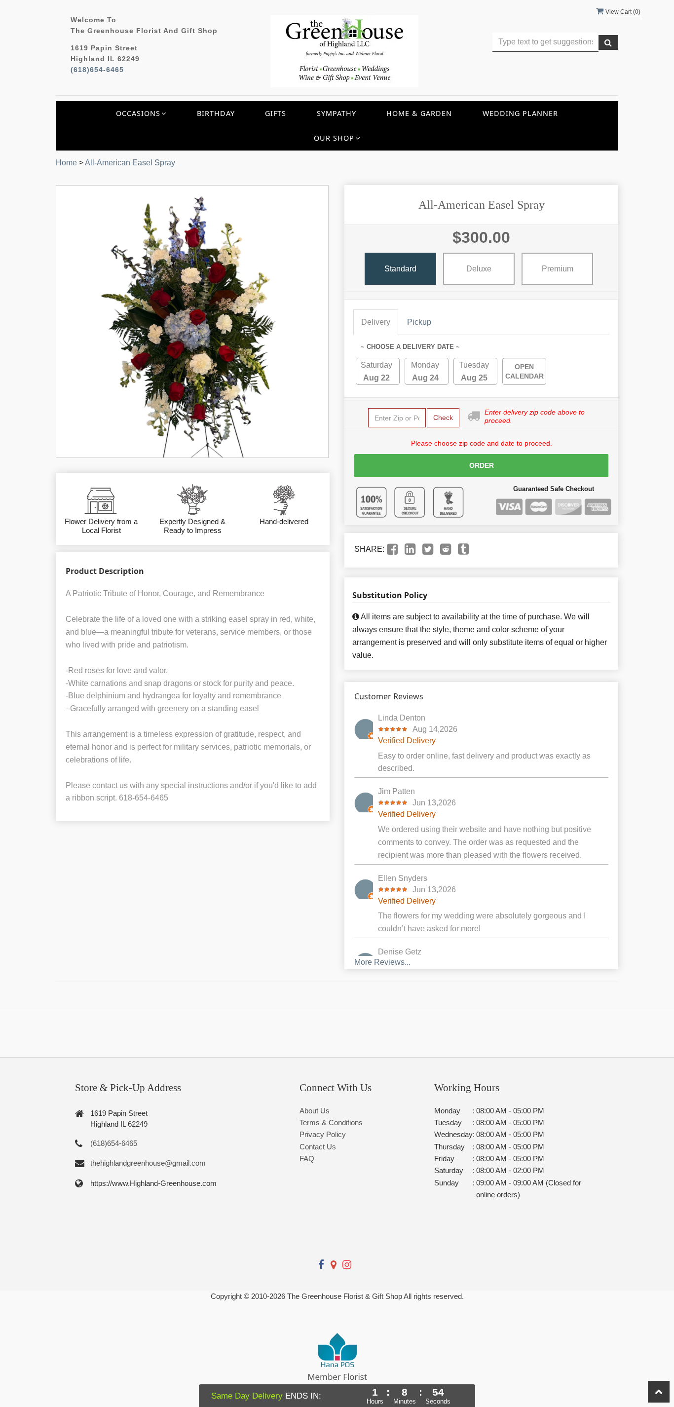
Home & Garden (419, 113)
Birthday (216, 113)
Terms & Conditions (331, 1122)
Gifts (275, 113)
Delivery (375, 322)
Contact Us (318, 1146)
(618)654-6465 (97, 70)
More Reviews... (382, 962)
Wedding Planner (520, 113)
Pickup (419, 322)
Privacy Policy (323, 1134)
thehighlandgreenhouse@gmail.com (148, 1163)
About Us (315, 1110)
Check (443, 417)
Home (66, 162)
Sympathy (336, 113)
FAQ (307, 1158)
